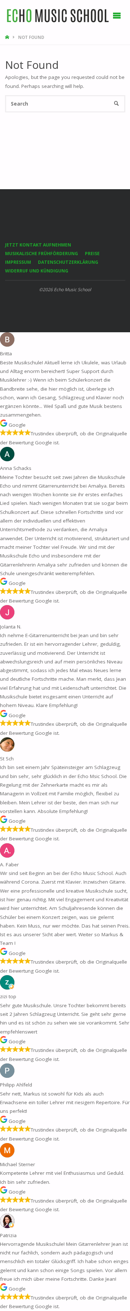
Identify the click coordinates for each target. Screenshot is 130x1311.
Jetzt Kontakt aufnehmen (38, 245)
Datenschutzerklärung (68, 262)
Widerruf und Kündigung (36, 271)
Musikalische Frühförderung (41, 253)
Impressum (18, 262)
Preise (92, 253)
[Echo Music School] (58, 15)
